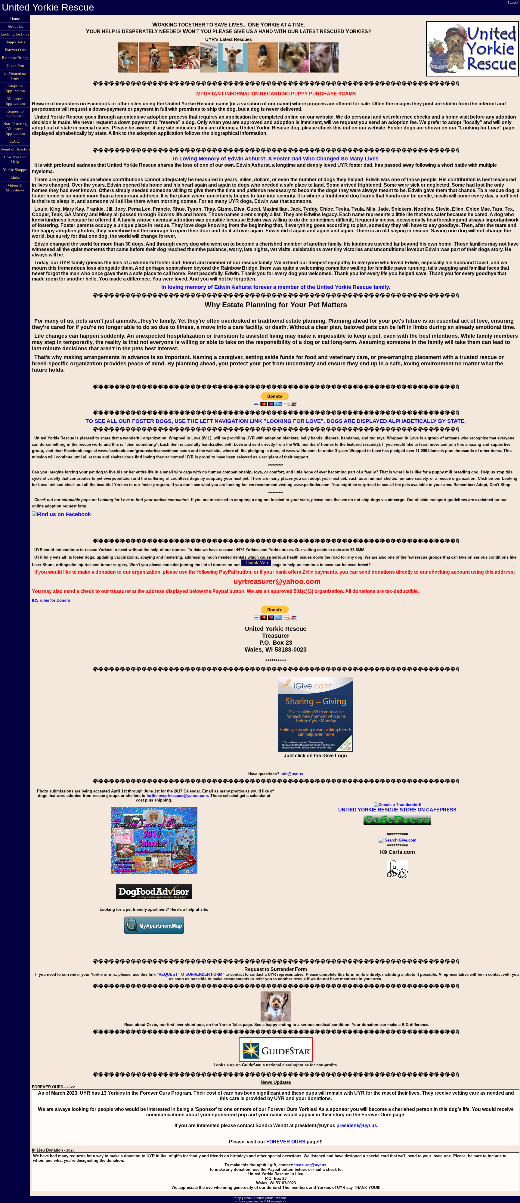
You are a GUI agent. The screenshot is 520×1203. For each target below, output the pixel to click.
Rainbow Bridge (15, 57)
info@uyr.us (291, 774)
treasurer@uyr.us (310, 1165)
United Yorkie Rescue (48, 7)
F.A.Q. (15, 141)
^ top (237, 1198)
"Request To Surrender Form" (190, 974)
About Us (15, 26)
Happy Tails (15, 42)
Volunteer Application (15, 101)
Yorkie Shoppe (15, 169)
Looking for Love (15, 34)
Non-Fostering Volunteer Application (15, 129)
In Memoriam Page (15, 75)
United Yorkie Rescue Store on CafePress (397, 809)
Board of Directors (15, 149)
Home (15, 19)
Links (15, 177)
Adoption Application (15, 88)
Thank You (15, 65)
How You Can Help (15, 159)
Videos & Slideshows (15, 187)
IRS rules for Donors (51, 600)
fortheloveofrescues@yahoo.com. (178, 795)
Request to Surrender (15, 113)
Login (514, 2)
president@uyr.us (356, 1125)
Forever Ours (15, 50)
